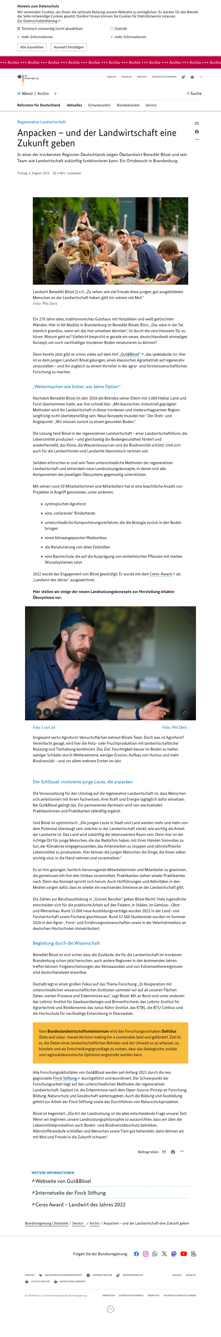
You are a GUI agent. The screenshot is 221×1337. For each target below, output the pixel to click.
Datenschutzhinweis (164, 76)
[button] (201, 77)
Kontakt (142, 76)
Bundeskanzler (128, 105)
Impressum (108, 1295)
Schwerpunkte (99, 105)
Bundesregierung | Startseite (46, 1223)
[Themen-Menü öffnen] (55, 94)
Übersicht (154, 1295)
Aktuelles (74, 105)
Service (152, 105)
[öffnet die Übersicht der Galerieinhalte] (47, 712)
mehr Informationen (37, 37)
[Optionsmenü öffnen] (197, 140)
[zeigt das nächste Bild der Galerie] (56, 712)
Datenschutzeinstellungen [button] (180, 1295)
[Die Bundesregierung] (28, 80)
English (111, 76)
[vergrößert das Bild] (184, 712)
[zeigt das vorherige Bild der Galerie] (37, 712)
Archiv (94, 1223)
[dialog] (110, 28)
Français (126, 76)
